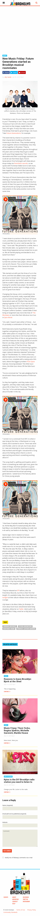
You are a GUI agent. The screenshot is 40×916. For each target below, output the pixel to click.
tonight (5, 597)
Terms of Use (20, 910)
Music (4, 55)
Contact (15, 901)
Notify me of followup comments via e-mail (18, 857)
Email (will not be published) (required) (14, 814)
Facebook (26, 897)
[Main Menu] (4, 3)
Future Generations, (14, 133)
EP (18, 590)
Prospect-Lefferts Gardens (26, 629)
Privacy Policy (31, 910)
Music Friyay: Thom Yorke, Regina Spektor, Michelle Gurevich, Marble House (17, 730)
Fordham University (9, 626)
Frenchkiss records (21, 163)
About (14, 897)
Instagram (26, 901)
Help (13, 904)
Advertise (15, 899)
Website (4, 822)
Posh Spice (31, 361)
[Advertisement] (20, 27)
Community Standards (10, 912)
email (23, 72)
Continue (6, 691)
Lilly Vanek (7, 77)
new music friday (9, 629)
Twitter (21, 609)
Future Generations (25, 626)
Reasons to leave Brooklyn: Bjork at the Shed (17, 680)
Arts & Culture (8, 776)
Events (6, 897)
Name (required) (7, 805)
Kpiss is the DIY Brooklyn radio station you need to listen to (19, 780)
